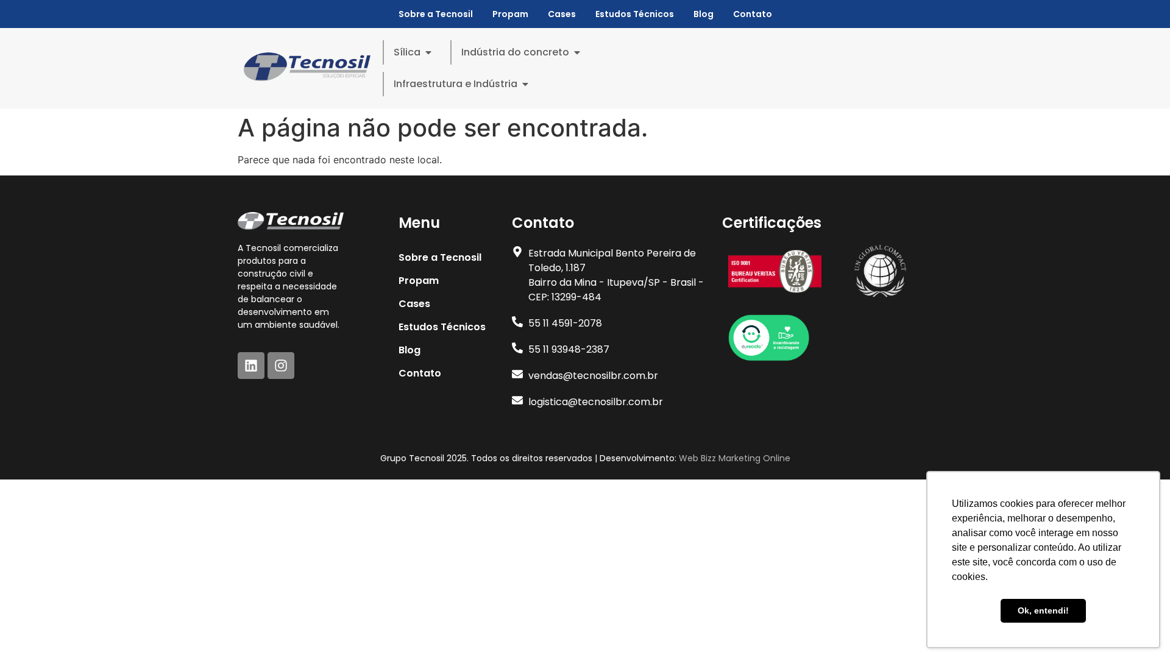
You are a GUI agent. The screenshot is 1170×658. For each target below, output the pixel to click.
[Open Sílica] (428, 52)
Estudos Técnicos (634, 14)
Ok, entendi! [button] (1043, 610)
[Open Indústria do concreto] (577, 52)
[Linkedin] (251, 365)
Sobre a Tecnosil (436, 14)
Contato (752, 14)
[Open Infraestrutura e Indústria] (525, 84)
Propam (510, 14)
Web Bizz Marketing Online (734, 458)
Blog (703, 14)
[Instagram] (281, 365)
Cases (562, 14)
